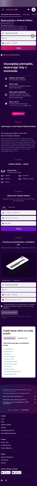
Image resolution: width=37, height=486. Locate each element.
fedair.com (16, 151)
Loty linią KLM (7, 366)
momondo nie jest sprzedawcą (13, 396)
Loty (9, 409)
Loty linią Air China (8, 359)
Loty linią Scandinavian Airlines (12, 371)
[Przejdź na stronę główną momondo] (12, 9)
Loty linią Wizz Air (8, 351)
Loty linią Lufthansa (8, 356)
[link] (18, 114)
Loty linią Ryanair (8, 349)
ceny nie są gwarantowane (9, 391)
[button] (3, 10)
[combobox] (20, 212)
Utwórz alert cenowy (15, 105)
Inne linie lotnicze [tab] (9, 338)
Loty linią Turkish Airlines (10, 364)
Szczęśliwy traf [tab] (22, 338)
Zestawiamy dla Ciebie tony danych (14, 399)
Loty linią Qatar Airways (10, 374)
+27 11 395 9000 (23, 149)
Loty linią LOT (7, 354)
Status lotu (17, 140)
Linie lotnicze (15, 409)
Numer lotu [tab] (11, 207)
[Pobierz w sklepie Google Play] (6, 472)
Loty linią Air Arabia (8, 369)
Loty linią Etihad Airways (10, 361)
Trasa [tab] (3, 207)
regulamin (23, 316)
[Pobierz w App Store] (16, 472)
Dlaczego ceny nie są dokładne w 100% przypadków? (16, 402)
